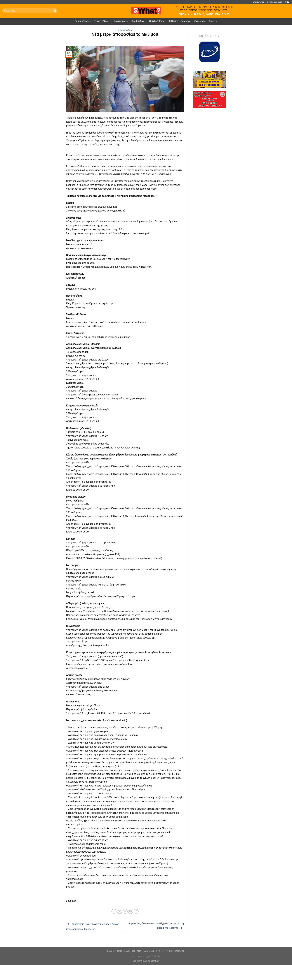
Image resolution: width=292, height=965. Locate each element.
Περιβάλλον (138, 21)
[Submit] (54, 10)
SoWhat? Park (156, 21)
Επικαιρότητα (82, 21)
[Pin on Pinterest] (130, 911)
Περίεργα (185, 21)
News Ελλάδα (125, 30)
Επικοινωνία (258, 2)
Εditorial (173, 21)
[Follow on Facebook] (285, 2)
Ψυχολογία (199, 21)
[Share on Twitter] (119, 911)
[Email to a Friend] (125, 911)
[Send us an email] (288, 2)
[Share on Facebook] (113, 911)
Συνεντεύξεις (101, 21)
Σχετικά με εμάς (274, 2)
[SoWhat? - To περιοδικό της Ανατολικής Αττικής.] (146, 11)
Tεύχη (212, 21)
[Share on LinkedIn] (136, 911)
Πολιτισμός (120, 21)
